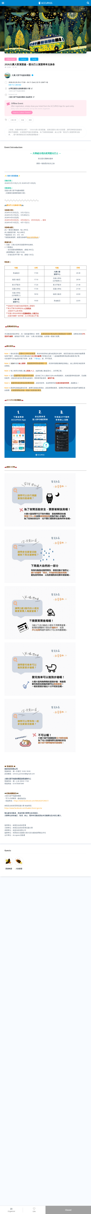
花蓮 (22, 120)
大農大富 (13, 120)
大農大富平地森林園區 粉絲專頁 (20, 97)
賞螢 (30, 120)
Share (83, 9)
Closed (68, 1210)
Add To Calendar (15, 85)
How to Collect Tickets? (22, 112)
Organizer (11, 1211)
